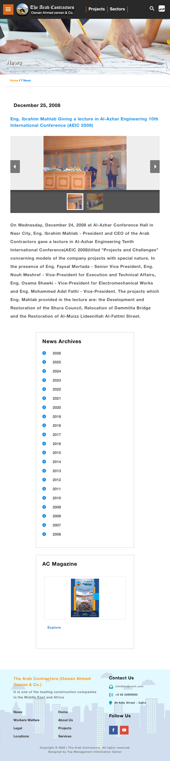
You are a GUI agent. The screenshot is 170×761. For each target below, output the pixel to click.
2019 (57, 417)
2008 (57, 516)
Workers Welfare (26, 720)
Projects (97, 9)
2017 (57, 435)
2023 (57, 381)
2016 (57, 444)
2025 (57, 362)
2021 (57, 399)
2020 (57, 408)
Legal (17, 729)
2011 (57, 489)
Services (65, 737)
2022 (57, 389)
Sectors (117, 9)
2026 (57, 353)
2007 (57, 525)
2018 (57, 426)
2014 (57, 462)
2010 (57, 498)
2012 (57, 480)
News (27, 80)
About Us (65, 720)
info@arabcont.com (129, 686)
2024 (57, 371)
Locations (21, 737)
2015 (57, 453)
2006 (57, 534)
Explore (54, 628)
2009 (57, 507)
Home (14, 80)
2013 (57, 471)
